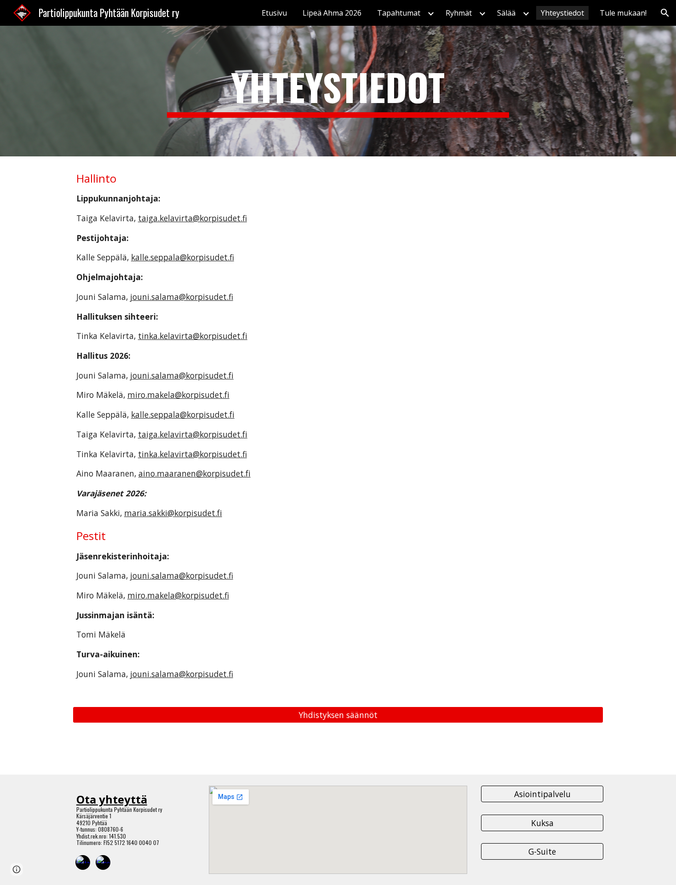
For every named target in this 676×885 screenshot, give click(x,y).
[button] (665, 13)
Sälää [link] (506, 13)
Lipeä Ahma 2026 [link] (332, 13)
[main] (338, 91)
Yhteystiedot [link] (562, 13)
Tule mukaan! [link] (623, 13)
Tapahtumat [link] (398, 13)
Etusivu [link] (274, 13)
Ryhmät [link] (459, 13)
